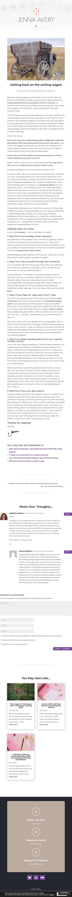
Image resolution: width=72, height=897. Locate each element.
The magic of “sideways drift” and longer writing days (21, 705)
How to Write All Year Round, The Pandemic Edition (51, 705)
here (9, 291)
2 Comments (50, 91)
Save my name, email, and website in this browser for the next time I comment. (32, 636)
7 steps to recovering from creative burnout (28, 455)
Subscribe (64, 892)
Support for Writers (36, 860)
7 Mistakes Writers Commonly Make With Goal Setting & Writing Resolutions (21, 757)
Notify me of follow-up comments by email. (18, 640)
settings (51, 895)
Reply (68, 514)
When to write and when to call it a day (26, 461)
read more (13, 724)
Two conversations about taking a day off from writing (33, 458)
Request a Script (36, 840)
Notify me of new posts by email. (14, 644)
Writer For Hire (36, 820)
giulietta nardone (16, 513)
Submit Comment (62, 649)
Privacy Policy (36, 889)
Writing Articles (39, 91)
